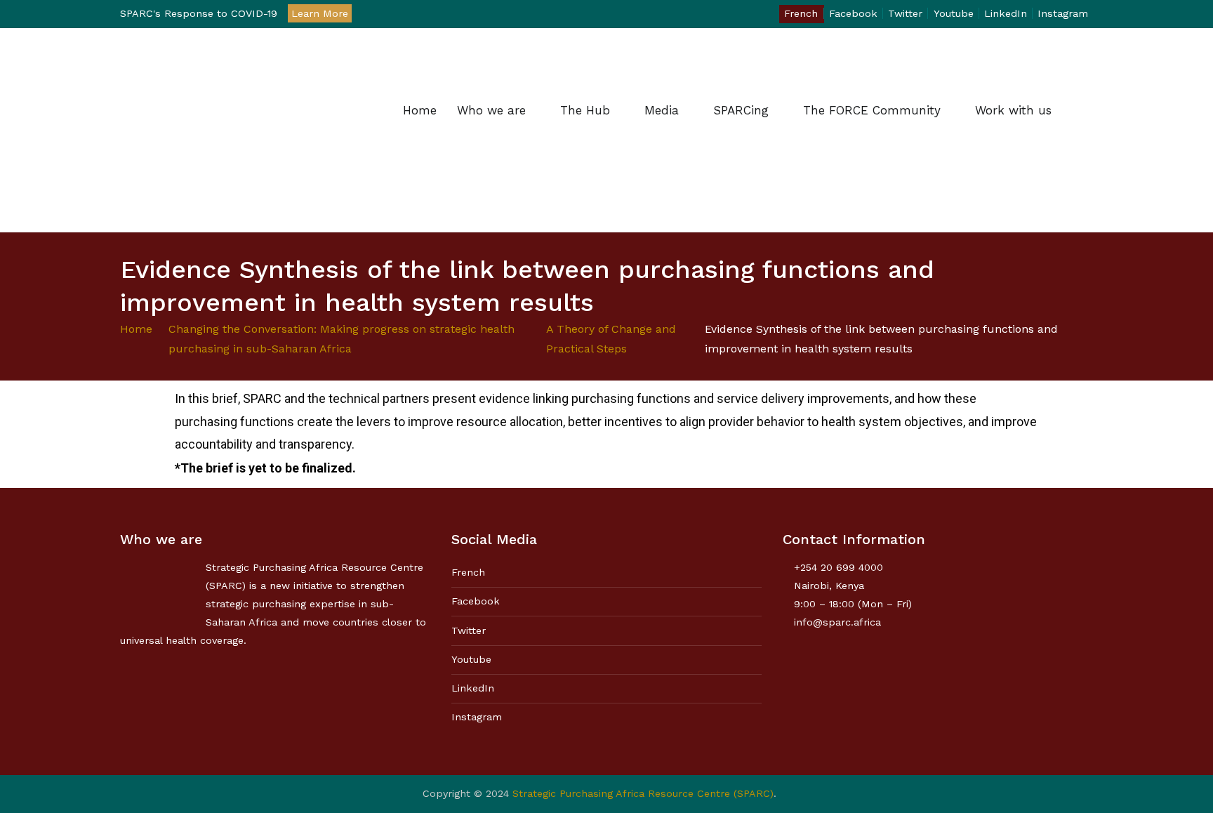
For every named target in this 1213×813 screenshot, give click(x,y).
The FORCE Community (872, 110)
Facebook (853, 13)
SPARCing (741, 110)
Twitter (905, 13)
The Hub (585, 110)
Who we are (491, 110)
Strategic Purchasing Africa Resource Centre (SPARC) (643, 793)
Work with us (1013, 110)
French (801, 13)
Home (420, 110)
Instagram (1063, 13)
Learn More (319, 13)
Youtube (954, 13)
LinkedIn (1005, 13)
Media (661, 110)
